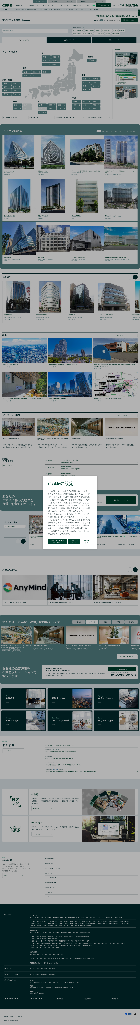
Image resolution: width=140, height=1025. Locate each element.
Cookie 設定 (86, 541)
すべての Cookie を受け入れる (57, 541)
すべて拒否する (74, 541)
